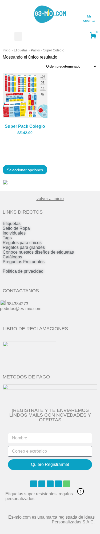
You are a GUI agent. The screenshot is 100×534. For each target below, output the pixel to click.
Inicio (6, 50)
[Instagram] (41, 483)
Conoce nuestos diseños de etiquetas (38, 252)
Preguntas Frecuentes (24, 261)
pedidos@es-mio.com (20, 308)
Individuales (14, 233)
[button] (18, 36)
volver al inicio (50, 198)
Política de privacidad (23, 271)
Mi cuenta (89, 18)
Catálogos (12, 257)
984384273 (17, 304)
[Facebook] (33, 483)
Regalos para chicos (22, 242)
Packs (35, 50)
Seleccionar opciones (25, 170)
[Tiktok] (58, 483)
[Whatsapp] (66, 483)
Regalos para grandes (24, 247)
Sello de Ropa (16, 228)
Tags (7, 238)
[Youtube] (50, 483)
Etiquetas (20, 50)
